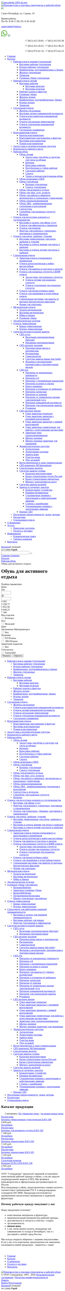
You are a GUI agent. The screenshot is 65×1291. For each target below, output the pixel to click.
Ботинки (29, 162)
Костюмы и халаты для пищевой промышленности (30, 916)
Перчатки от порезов (36, 394)
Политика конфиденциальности (31, 1277)
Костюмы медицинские (31, 312)
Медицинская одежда (24, 307)
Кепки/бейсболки (22, 893)
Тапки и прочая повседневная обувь (44, 176)
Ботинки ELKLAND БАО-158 (16, 1163)
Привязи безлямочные (36, 492)
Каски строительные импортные (42, 479)
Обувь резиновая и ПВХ (32, 179)
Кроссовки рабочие (35, 165)
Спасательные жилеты (31, 468)
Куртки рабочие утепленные (34, 67)
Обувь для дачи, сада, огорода (34, 192)
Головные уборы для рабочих (22, 884)
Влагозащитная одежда (25, 132)
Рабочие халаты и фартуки (33, 91)
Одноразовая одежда (24, 520)
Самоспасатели (33, 356)
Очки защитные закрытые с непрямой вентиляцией (39, 417)
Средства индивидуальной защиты (31, 331)
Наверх (5, 1280)
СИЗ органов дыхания (30, 345)
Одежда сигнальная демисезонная (36, 121)
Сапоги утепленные (35, 187)
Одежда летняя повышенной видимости (34, 710)
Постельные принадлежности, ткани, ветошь (36, 514)
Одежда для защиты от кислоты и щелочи (41, 269)
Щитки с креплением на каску (41, 481)
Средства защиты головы (32, 471)
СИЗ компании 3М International (35, 465)
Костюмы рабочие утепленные (35, 64)
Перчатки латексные (36, 391)
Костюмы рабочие (28, 83)
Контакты (12, 541)
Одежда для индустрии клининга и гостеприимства (34, 800)
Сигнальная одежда (23, 108)
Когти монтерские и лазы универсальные (40, 462)
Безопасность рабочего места (28, 149)
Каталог (11, 59)
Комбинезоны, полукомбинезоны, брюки (40, 100)
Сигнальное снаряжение (32, 130)
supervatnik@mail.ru (11, 26)
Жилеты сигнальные (30, 110)
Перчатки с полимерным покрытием (44, 381)
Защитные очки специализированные (36, 434)
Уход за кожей (32, 460)
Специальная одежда (24, 255)
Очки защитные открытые (39, 413)
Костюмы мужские (35, 89)
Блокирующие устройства (38, 490)
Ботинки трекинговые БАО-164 (17, 1141)
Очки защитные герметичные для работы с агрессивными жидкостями (44, 428)
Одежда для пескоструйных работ (36, 290)
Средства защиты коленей (32, 484)
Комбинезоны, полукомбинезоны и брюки (41, 70)
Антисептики (32, 449)
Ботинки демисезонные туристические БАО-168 (26, 1119)
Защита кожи (32, 454)
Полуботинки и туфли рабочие (41, 168)
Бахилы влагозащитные (31, 135)
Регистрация (14, 1283)
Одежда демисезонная (24, 323)
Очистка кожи (32, 457)
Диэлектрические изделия (26, 320)
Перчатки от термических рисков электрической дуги (42, 398)
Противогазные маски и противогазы (37, 349)
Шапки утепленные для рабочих (30, 898)
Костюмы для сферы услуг (27, 803)
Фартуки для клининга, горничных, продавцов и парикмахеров (38, 232)
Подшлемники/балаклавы (26, 895)
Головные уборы (28, 94)
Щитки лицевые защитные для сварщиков (41, 1026)
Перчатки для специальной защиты (43, 405)
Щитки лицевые (33, 438)
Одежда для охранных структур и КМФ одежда (37, 844)
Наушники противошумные (39, 342)
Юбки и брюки (27, 315)
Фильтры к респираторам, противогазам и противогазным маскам (41, 364)
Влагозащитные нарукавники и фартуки (40, 138)
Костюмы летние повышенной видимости (41, 113)
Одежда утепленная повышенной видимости (36, 715)
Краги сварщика (33, 386)
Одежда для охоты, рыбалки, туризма (32, 236)
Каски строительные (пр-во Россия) (43, 476)
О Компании (13, 522)
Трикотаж (24, 75)
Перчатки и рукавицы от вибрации (43, 389)
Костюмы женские (35, 86)
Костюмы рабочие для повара (28, 920)
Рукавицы (30, 408)
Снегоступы (25, 209)
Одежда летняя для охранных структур (39, 849)
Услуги (11, 525)
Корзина (5, 547)
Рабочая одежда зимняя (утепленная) (32, 61)
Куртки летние (27, 102)
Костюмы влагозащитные (32, 140)
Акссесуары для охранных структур (44, 277)
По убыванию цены (28, 1113)
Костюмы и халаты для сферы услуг (38, 222)
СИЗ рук (23, 370)
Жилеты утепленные (30, 72)
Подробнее (7, 1125)
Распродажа (19, 517)
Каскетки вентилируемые (38, 473)
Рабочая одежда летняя (25, 80)
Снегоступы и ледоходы (25, 792)
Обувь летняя (26, 154)
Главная (11, 56)
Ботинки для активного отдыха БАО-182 (22, 1130)
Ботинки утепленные (36, 184)
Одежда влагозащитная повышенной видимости (38, 707)
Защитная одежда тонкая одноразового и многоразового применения (34, 834)
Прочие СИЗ (25, 511)
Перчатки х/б (32, 378)
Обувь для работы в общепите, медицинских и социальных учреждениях (41, 196)
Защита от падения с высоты (34, 487)
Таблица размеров (22, 539)
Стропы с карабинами (36, 503)
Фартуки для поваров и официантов (32, 923)
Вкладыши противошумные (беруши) (38, 931)
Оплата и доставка (22, 531)
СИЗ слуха (24, 334)
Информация (14, 533)
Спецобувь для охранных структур (37, 211)
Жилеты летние (27, 97)
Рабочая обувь (20, 151)
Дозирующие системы (36, 451)
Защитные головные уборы (27, 890)
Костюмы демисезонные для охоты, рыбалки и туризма (37, 240)
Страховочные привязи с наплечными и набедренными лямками (41, 498)
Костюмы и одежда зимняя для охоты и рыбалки (38, 824)
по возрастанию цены (52, 1113)
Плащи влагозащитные (31, 143)
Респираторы (32, 353)
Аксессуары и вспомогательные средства (34, 146)
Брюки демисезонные (30, 326)
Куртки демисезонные (30, 329)
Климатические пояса (24, 536)
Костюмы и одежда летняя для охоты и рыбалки (38, 827)
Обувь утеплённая (28, 181)
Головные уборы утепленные (34, 78)
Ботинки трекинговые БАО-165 (17, 1152)
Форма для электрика (30, 304)
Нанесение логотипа (24, 528)
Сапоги (29, 173)
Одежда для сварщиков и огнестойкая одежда (36, 860)
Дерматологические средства (34, 446)
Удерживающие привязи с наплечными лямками (38, 507)
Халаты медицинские (30, 310)
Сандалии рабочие (35, 170)
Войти (4, 1283)
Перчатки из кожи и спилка (39, 383)
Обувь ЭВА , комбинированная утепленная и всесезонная (35, 204)
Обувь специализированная (33, 200)
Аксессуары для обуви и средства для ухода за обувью (42, 158)
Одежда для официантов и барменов (38, 225)
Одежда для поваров (30, 228)
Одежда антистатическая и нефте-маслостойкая (37, 838)
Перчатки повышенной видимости (43, 402)
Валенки (23, 214)
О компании (13, 1261)
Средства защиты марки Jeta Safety (43, 359)
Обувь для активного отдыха (34, 190)
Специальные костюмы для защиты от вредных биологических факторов (39, 300)
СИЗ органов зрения (30, 411)
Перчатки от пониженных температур (39, 958)
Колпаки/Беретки (22, 887)
